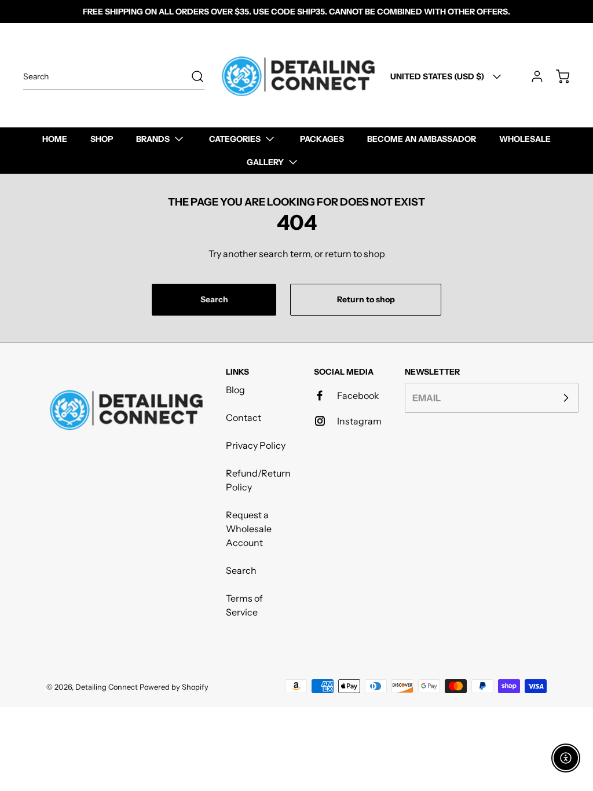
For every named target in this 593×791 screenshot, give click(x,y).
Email (426, 398)
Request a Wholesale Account (249, 528)
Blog (235, 389)
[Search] (191, 76)
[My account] (531, 76)
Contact (243, 417)
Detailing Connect (106, 687)
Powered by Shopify (174, 687)
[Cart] (557, 76)
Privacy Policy (255, 445)
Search (241, 570)
